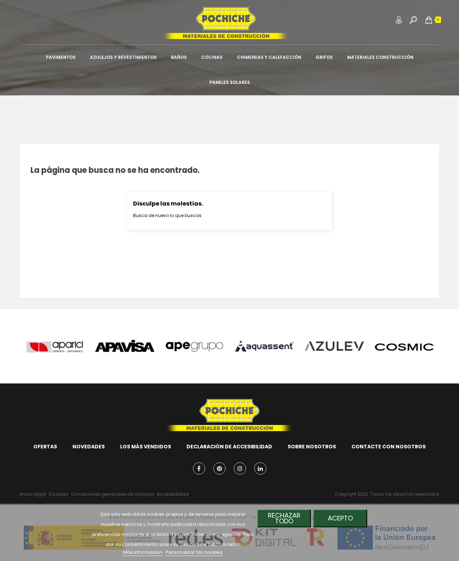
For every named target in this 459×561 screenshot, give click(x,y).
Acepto (340, 518)
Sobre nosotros (312, 446)
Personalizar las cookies (194, 552)
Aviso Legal (33, 494)
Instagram (240, 468)
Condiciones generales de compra (112, 494)
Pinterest (219, 468)
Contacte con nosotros (388, 446)
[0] (429, 19)
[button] (429, 19)
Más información (143, 552)
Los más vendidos (145, 446)
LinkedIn (260, 468)
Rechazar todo (284, 518)
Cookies (58, 494)
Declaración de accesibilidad (229, 446)
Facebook (199, 468)
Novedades (88, 446)
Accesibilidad (173, 494)
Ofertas (45, 446)
